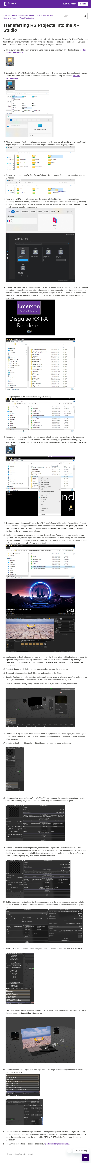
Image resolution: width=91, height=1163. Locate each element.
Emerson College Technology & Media (18, 15)
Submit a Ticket (69, 4)
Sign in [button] (83, 4)
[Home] (9, 4)
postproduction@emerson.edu (57, 1144)
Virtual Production (27, 18)
